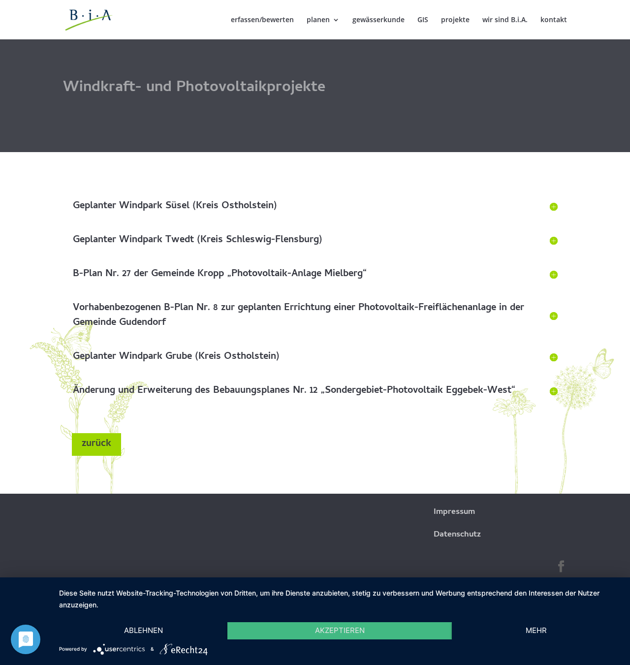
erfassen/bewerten (262, 20)
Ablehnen (143, 630)
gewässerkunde (378, 20)
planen (318, 20)
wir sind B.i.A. (505, 20)
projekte (455, 20)
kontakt (553, 20)
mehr (536, 630)
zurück (96, 444)
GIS (422, 20)
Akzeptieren (340, 630)
